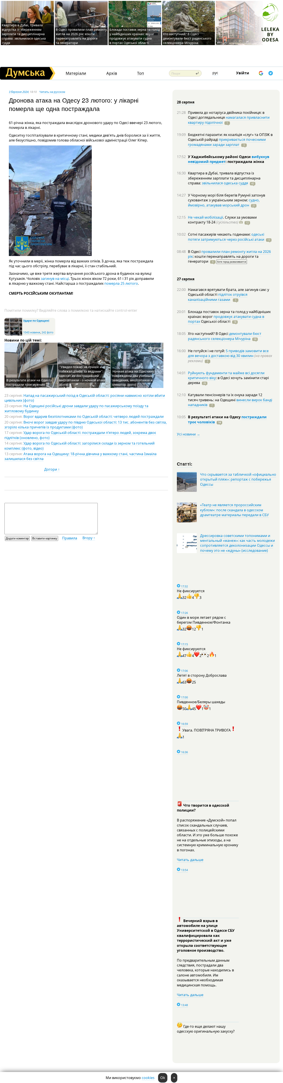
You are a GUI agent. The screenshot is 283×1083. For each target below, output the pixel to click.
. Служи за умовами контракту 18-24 (222, 220)
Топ (140, 73)
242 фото (47, 332)
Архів (111, 73)
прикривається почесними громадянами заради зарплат (227, 142)
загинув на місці (55, 278)
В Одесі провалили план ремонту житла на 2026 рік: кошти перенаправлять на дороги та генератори (81, 36)
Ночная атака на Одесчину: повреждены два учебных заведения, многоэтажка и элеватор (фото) (133, 378)
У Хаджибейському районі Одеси (220, 156)
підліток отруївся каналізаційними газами (217, 297)
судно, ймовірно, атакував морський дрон (224, 202)
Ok (162, 1077)
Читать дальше (190, 859)
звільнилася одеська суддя (225, 183)
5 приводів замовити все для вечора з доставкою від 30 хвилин (228, 353)
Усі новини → (188, 434)
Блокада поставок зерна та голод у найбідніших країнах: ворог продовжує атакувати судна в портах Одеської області (134, 36)
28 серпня (185, 102)
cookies (148, 1077)
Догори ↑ (52, 469)
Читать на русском (52, 92)
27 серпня (185, 279)
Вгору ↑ (88, 537)
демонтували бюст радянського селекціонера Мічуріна (224, 336)
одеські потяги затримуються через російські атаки (226, 237)
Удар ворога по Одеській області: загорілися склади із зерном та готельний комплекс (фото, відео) (79, 446)
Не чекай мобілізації (205, 217)
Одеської (215, 321)
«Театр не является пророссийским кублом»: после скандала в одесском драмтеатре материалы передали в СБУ (234, 509)
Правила (69, 538)
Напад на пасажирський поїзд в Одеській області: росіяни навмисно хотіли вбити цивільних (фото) (84, 398)
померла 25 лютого (121, 283)
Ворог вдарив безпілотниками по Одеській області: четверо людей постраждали (93, 416)
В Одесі (194, 251)
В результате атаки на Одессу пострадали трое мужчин (29, 382)
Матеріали (76, 73)
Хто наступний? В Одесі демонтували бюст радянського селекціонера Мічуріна (187, 38)
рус (215, 72)
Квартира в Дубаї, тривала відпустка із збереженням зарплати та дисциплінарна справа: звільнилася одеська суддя (24, 34)
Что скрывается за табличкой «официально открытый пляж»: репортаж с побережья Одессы (238, 479)
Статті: (185, 463)
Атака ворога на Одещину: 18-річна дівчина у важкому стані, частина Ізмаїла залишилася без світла (80, 456)
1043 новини (31, 332)
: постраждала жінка (245, 161)
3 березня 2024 (19, 92)
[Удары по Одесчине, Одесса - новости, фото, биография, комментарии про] (13, 334)
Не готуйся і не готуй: (207, 350)
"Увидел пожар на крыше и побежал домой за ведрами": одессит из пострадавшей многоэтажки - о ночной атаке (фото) (82, 376)
